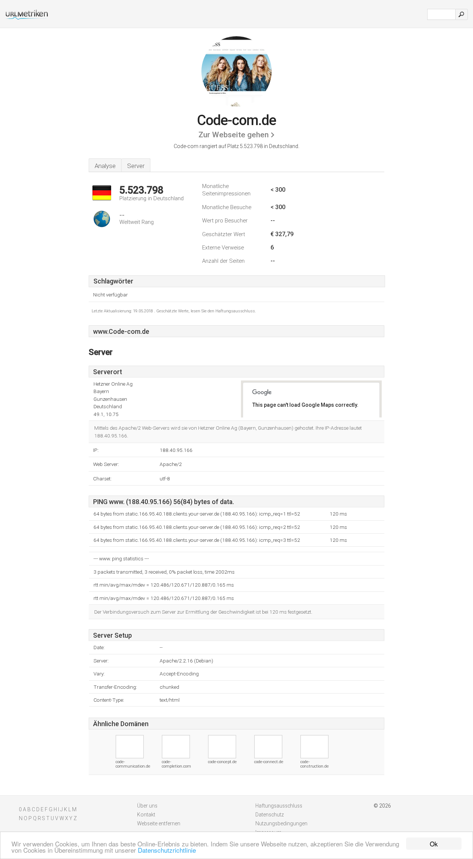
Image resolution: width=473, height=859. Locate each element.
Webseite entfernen (158, 823)
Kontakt (146, 815)
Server (135, 166)
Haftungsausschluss (278, 806)
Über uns (147, 806)
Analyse (105, 166)
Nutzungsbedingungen (281, 823)
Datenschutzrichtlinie (167, 850)
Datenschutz (269, 815)
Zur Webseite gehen (233, 134)
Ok (434, 843)
